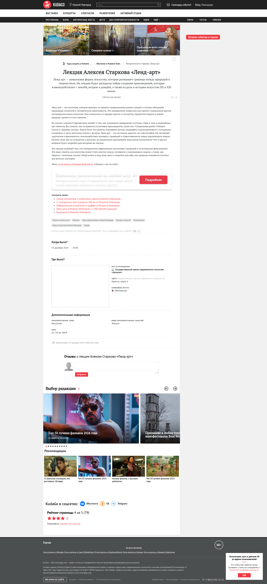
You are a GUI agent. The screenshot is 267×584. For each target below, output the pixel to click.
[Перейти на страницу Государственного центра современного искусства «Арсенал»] (113, 270)
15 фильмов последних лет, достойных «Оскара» (57, 480)
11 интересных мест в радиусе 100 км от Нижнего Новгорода (88, 202)
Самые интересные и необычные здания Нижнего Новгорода (88, 198)
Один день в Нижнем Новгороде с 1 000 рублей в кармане (86, 208)
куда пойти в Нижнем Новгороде (75, 164)
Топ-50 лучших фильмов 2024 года (92, 480)
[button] (166, 388)
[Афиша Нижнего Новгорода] (54, 4)
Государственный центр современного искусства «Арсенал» (138, 271)
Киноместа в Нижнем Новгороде (73, 212)
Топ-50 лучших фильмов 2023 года (160, 480)
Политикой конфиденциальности (244, 570)
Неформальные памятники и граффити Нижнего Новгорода (88, 205)
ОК (244, 575)
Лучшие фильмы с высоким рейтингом (125, 480)
